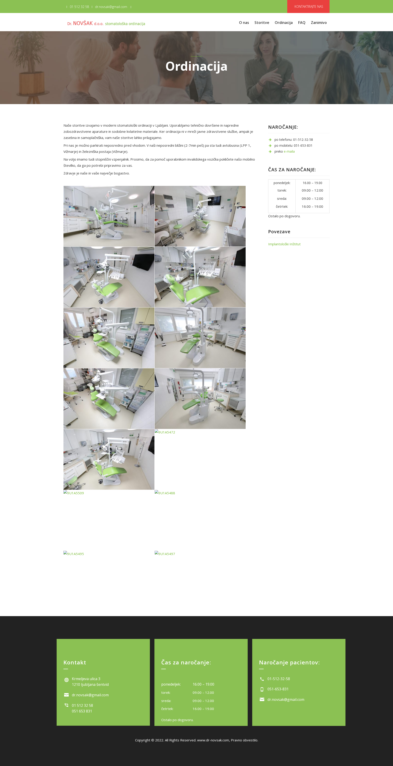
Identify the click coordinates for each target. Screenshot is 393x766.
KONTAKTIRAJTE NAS (309, 6)
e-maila (289, 151)
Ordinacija (284, 22)
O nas (244, 22)
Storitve (261, 22)
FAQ (301, 22)
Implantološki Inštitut (284, 244)
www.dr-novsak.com (213, 740)
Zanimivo (319, 22)
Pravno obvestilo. (244, 740)
